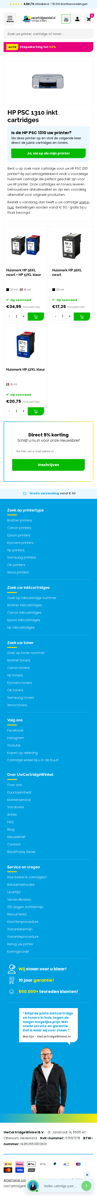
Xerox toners (17, 705)
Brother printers (19, 520)
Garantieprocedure (23, 936)
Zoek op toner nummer (26, 653)
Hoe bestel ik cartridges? (27, 877)
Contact (14, 844)
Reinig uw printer (20, 944)
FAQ (10, 822)
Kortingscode (18, 951)
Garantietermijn (19, 929)
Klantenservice (19, 800)
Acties (12, 814)
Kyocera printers (20, 542)
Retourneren (17, 914)
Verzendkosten (19, 899)
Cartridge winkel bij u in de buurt (33, 760)
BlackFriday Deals (21, 852)
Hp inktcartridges (21, 627)
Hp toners (15, 675)
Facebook (15, 730)
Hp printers (16, 550)
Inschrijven (48, 464)
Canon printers (19, 528)
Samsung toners (20, 697)
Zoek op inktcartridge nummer (31, 598)
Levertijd (13, 892)
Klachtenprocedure (22, 921)
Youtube (14, 745)
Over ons (14, 785)
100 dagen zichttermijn (25, 907)
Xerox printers (18, 572)
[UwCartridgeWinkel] (39, 19)
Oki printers (16, 565)
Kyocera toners (19, 682)
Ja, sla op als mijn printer (48, 153)
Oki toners (15, 690)
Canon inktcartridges (24, 612)
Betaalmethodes (21, 884)
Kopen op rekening (22, 753)
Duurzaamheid (19, 792)
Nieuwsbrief (16, 837)
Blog (10, 829)
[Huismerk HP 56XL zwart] (71, 245)
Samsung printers (21, 557)
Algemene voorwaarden (23, 1180)
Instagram (15, 738)
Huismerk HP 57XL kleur (25, 369)
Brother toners (18, 660)
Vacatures (15, 807)
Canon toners (18, 667)
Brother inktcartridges (24, 605)
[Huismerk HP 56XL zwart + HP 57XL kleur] (25, 245)
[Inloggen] (77, 19)
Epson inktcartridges (23, 620)
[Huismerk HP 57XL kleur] (25, 345)
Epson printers (18, 535)
